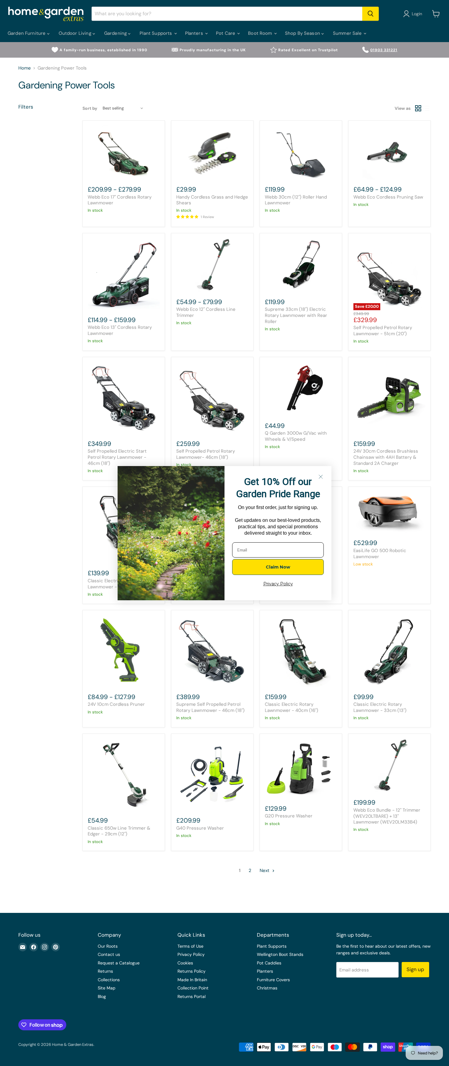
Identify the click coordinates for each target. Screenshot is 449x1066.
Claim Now (278, 567)
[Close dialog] (320, 476)
